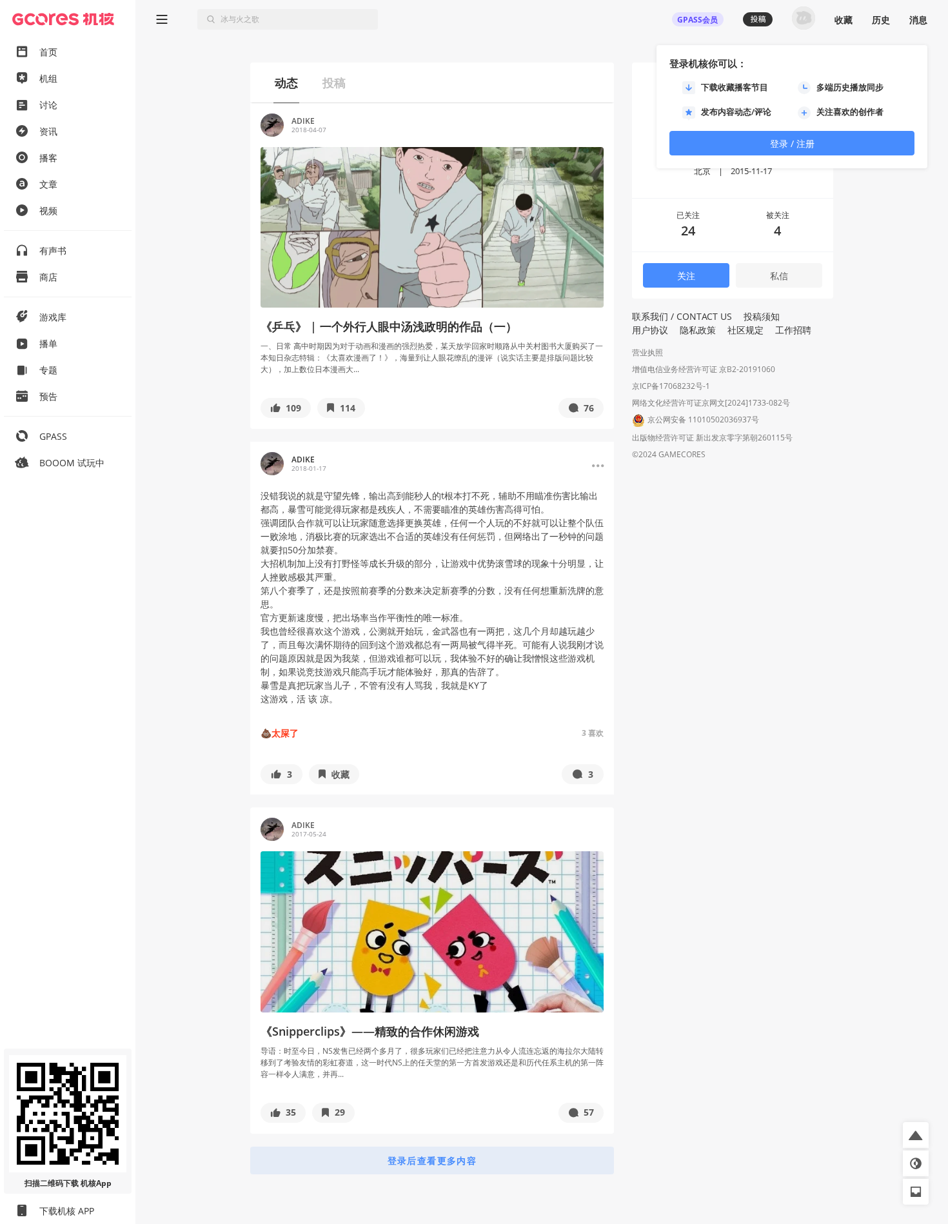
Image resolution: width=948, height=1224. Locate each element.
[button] (286, 408)
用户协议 (650, 330)
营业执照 (647, 352)
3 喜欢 (593, 732)
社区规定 (745, 330)
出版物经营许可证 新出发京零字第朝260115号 (712, 437)
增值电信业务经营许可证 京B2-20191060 (703, 369)
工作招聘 (793, 330)
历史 (881, 20)
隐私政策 (698, 330)
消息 (918, 20)
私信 (779, 276)
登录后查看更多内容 (432, 1160)
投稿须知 (762, 316)
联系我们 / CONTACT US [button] (682, 316)
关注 (686, 276)
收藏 (843, 20)
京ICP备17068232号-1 (671, 385)
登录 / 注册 (792, 143)
